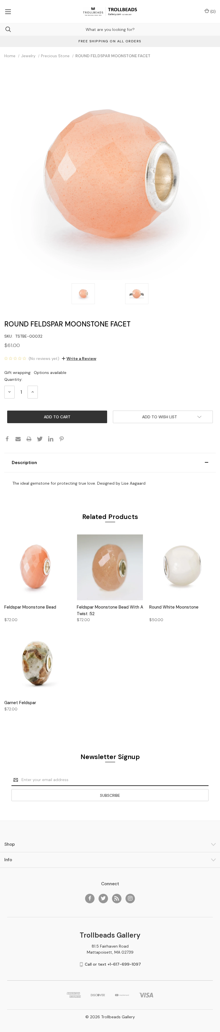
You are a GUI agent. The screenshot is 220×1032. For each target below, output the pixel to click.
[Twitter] (40, 438)
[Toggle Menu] (8, 11)
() (212, 11)
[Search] (5, 29)
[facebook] (89, 898)
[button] (110, 462)
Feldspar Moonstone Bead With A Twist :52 (110, 610)
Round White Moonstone (174, 607)
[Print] (29, 438)
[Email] (18, 438)
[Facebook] (7, 438)
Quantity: (13, 379)
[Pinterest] (61, 438)
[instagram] (130, 898)
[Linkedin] (51, 438)
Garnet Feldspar (20, 703)
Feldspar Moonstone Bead (30, 607)
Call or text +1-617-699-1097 (113, 964)
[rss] (116, 898)
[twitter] (103, 898)
